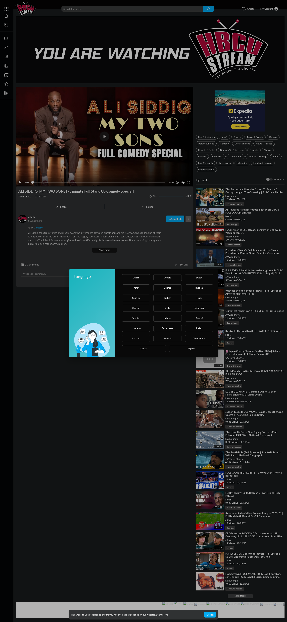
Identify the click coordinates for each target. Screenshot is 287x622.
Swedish (168, 338)
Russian (199, 287)
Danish (144, 348)
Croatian (136, 318)
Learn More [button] (162, 614)
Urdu (167, 308)
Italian (199, 328)
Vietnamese (199, 338)
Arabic (167, 277)
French (136, 287)
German (167, 287)
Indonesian (199, 308)
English (136, 277)
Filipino (191, 348)
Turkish (167, 298)
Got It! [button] (210, 614)
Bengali (199, 318)
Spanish (136, 298)
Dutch (199, 277)
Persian (136, 338)
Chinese (136, 308)
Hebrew (167, 318)
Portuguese (167, 328)
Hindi (199, 298)
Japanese (136, 328)
